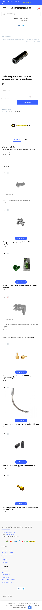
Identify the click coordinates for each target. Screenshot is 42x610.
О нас (3, 557)
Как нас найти (6, 529)
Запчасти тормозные (37, 40)
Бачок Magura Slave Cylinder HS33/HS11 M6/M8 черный (20, 326)
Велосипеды (5, 570)
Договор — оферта (7, 555)
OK (29, 607)
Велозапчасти (19, 39)
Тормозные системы (28, 40)
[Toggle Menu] (4, 8)
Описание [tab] (17, 140)
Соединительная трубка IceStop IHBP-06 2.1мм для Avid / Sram (20, 508)
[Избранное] (21, 29)
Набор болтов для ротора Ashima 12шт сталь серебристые (20, 243)
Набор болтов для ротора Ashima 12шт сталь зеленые (20, 286)
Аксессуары (5, 572)
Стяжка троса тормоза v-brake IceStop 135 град (21, 424)
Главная (4, 36)
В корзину (27, 102)
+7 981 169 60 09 (22, 20)
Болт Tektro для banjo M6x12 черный (16, 200)
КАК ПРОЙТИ (27, 2)
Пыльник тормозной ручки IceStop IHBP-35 (19, 466)
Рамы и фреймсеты (8, 582)
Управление (5, 577)
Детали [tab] (25, 140)
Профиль (4, 559)
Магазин (9, 36)
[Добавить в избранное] (26, 96)
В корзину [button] (22, 238)
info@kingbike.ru (10, 534)
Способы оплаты (7, 550)
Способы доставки (7, 552)
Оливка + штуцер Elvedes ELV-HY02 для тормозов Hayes (17, 377)
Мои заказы (5, 562)
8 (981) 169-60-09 (9, 532)
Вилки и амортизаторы (9, 579)
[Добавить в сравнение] (30, 96)
